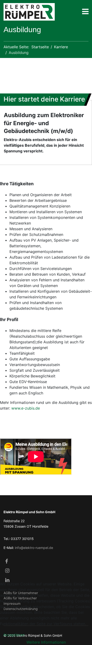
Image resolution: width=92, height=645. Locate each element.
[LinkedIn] (7, 580)
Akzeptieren (14, 634)
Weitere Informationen (46, 642)
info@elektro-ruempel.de (34, 548)
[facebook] (7, 562)
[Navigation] (85, 12)
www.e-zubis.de (25, 408)
